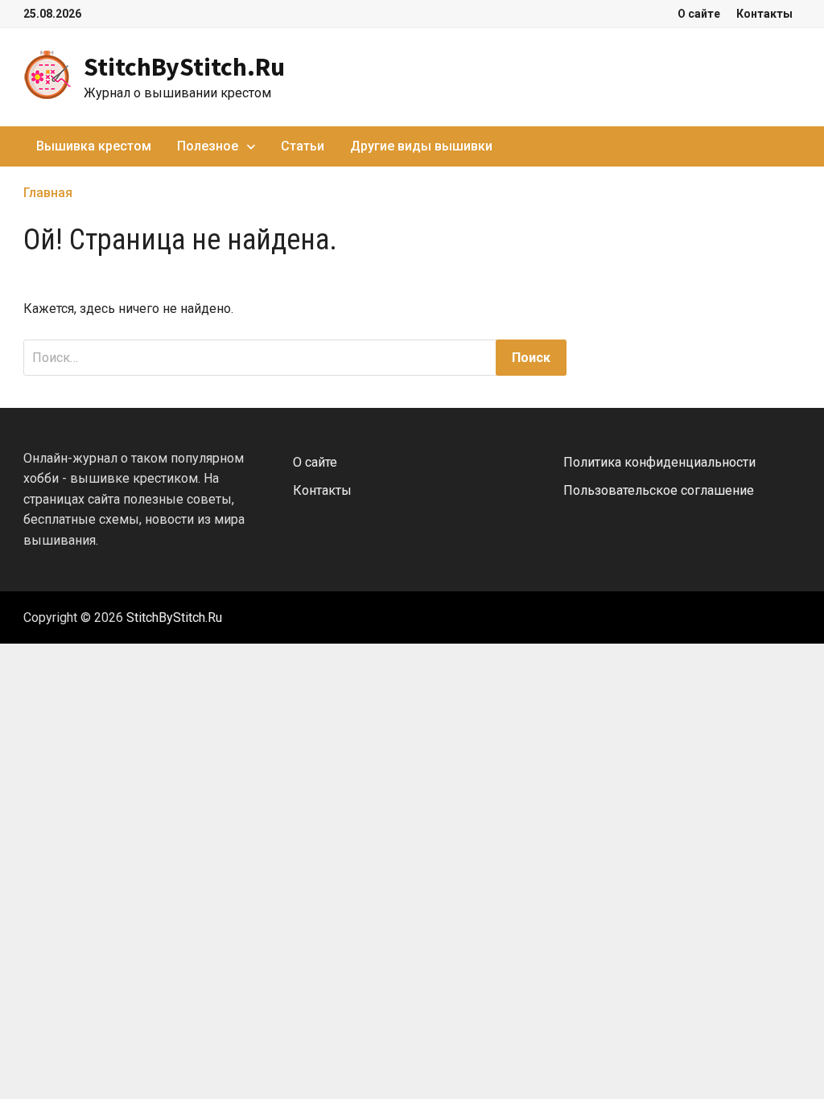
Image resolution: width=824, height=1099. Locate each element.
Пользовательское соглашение (658, 490)
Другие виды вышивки (421, 146)
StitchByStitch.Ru (184, 67)
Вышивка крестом (93, 146)
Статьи (302, 146)
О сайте (699, 13)
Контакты (764, 13)
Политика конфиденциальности (659, 462)
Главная (47, 192)
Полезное (207, 146)
